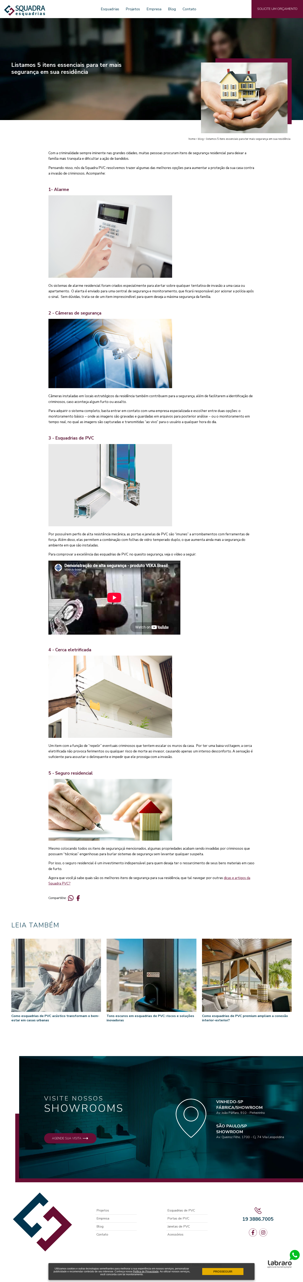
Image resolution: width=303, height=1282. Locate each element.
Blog (172, 9)
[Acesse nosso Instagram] (263, 1232)
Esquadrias (110, 9)
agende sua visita (67, 1138)
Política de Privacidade (146, 1271)
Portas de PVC (178, 1218)
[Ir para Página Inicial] (24, 14)
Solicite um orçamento (277, 9)
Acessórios (175, 1234)
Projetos (133, 9)
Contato (189, 9)
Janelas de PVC (178, 1226)
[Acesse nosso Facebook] (253, 1232)
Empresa (154, 9)
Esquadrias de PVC (181, 1210)
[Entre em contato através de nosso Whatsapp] (295, 1259)
